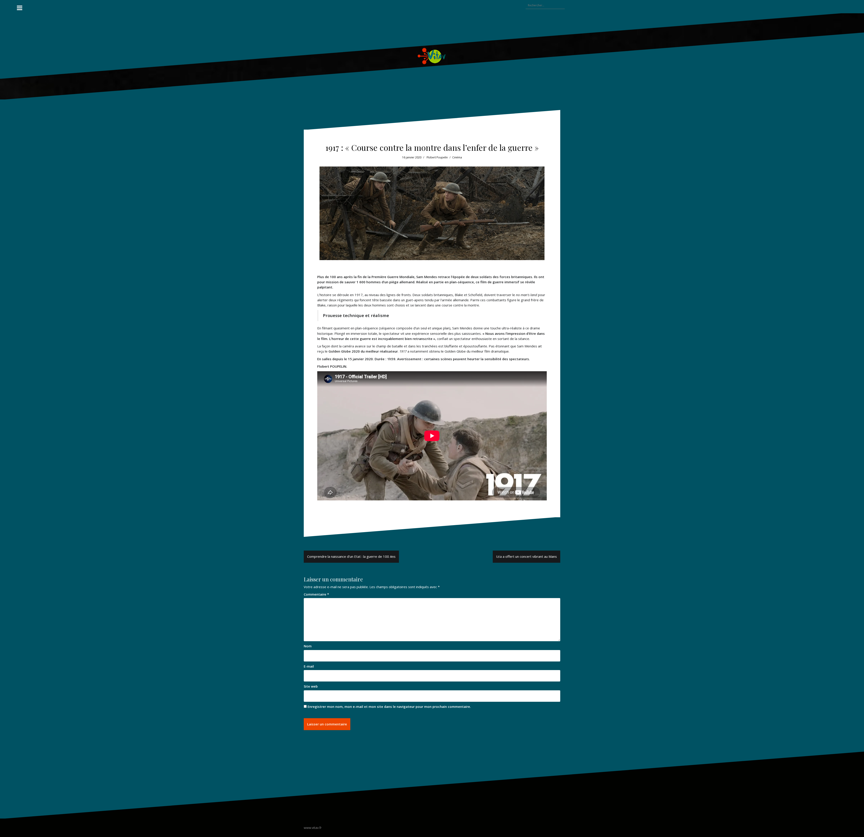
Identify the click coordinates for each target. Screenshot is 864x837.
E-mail (309, 666)
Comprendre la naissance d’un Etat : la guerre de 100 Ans (351, 556)
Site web (311, 686)
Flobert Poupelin (437, 157)
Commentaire (316, 594)
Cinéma (457, 157)
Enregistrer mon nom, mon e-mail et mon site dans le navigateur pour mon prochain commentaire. (389, 706)
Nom (308, 646)
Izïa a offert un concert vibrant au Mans (526, 556)
